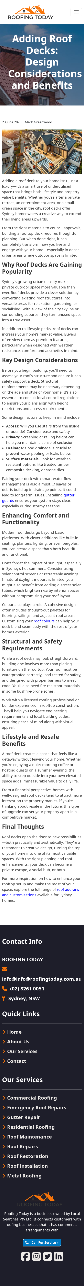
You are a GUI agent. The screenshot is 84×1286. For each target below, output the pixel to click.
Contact (16, 1061)
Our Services (22, 1051)
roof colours (44, 621)
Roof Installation (27, 1165)
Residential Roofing (31, 1127)
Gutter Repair (23, 1117)
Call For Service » (45, 1242)
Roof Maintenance (29, 1136)
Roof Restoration (27, 1156)
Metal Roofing (24, 1175)
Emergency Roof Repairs (36, 1107)
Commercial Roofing (32, 1097)
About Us (18, 1041)
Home (14, 1031)
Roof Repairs (22, 1146)
